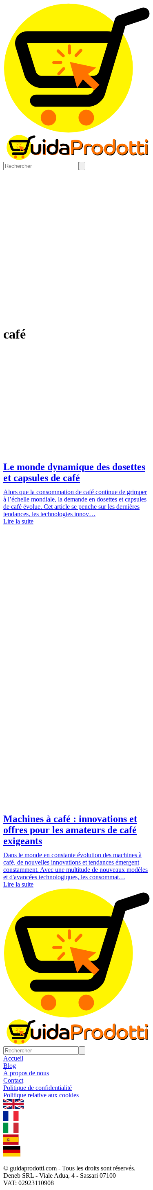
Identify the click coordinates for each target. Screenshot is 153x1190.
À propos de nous (26, 1073)
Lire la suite (18, 521)
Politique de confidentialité (37, 1087)
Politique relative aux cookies (41, 1095)
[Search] (82, 166)
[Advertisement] (76, 622)
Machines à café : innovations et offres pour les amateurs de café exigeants (70, 829)
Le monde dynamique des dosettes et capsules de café (74, 472)
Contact (13, 1080)
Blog (9, 1065)
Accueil (13, 1058)
